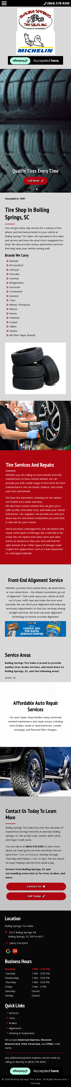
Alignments (15, 1028)
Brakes (13, 1023)
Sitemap (35, 1083)
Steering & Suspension (22, 1033)
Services (13, 1013)
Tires (12, 1018)
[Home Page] (35, 37)
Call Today (34, 896)
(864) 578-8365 (34, 846)
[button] (4, 130)
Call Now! (33, 180)
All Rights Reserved (54, 1079)
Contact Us (34, 886)
